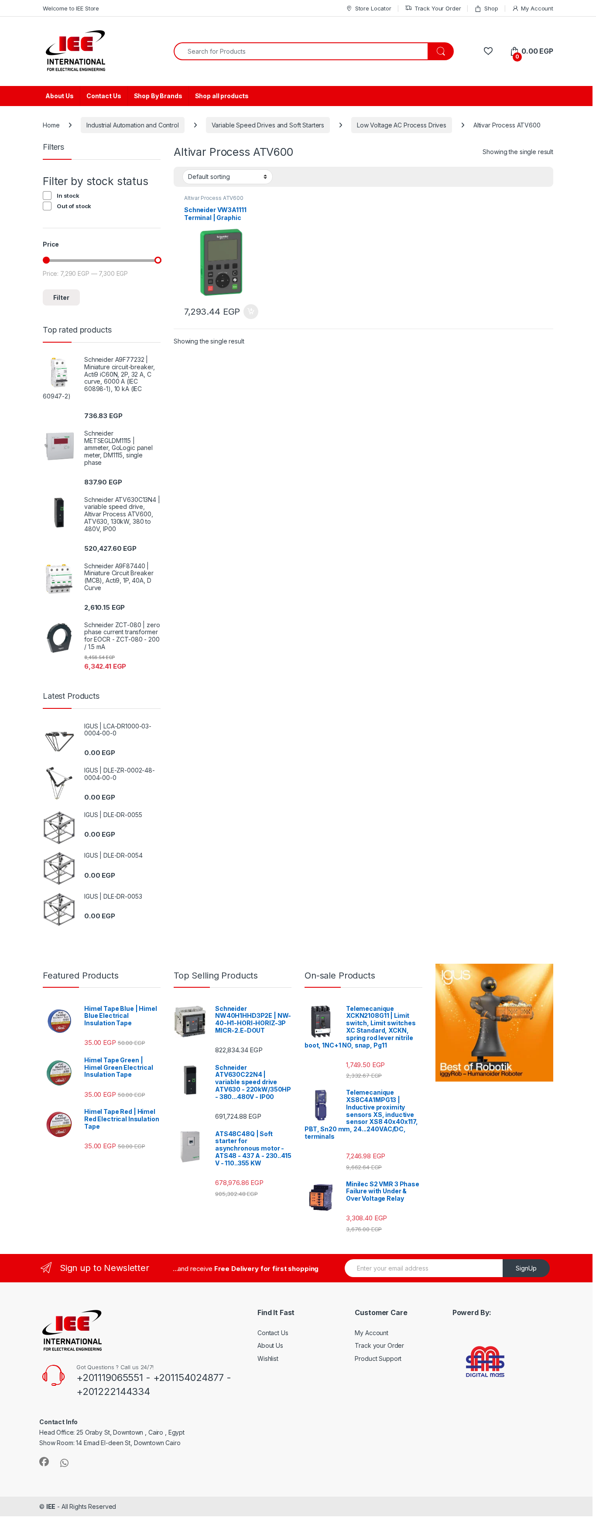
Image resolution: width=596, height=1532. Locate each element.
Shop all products (222, 96)
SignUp (526, 1268)
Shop (491, 8)
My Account (537, 8)
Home (51, 125)
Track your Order (379, 1345)
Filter (61, 297)
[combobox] (301, 51)
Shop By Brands (158, 96)
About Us (59, 96)
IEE (51, 1506)
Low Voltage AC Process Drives (401, 125)
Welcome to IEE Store (71, 8)
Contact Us (103, 96)
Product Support (378, 1358)
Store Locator (373, 8)
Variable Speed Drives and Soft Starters (268, 125)
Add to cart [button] (250, 311)
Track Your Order (437, 8)
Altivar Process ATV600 (213, 198)
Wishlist (267, 1358)
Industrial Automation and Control (132, 125)
